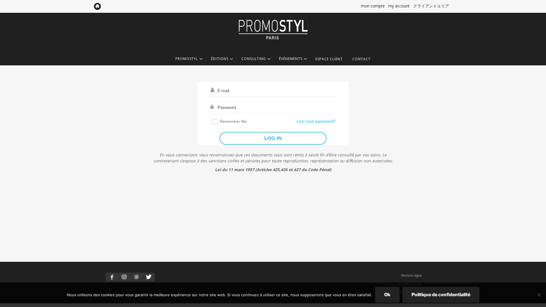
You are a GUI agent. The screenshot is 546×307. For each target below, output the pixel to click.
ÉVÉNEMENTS (290, 59)
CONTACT (361, 59)
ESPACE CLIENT (329, 59)
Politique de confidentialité (440, 294)
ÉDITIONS (219, 59)
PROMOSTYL (186, 59)
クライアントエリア (431, 6)
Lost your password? (316, 121)
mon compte (373, 6)
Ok (387, 294)
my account (399, 6)
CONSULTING (253, 59)
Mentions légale (411, 275)
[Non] (539, 295)
